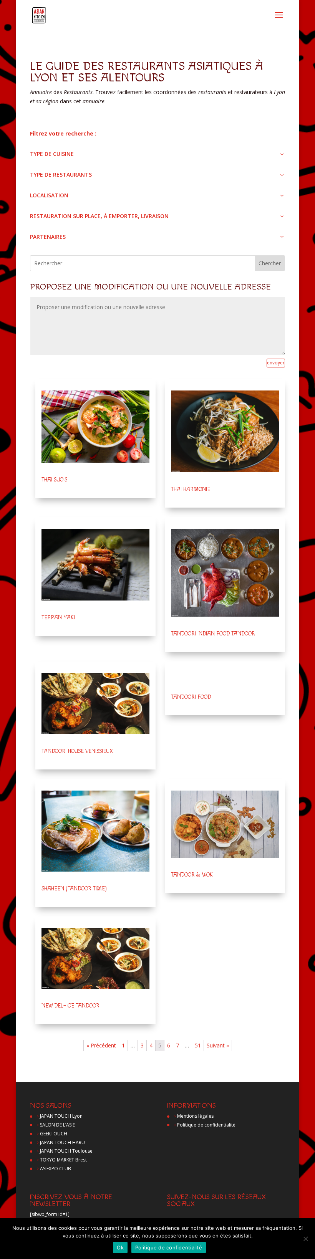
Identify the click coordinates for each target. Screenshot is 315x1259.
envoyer (276, 362)
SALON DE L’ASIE (57, 1125)
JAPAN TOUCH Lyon (61, 1116)
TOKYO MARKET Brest (63, 1159)
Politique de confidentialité (206, 1125)
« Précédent (101, 1045)
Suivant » (218, 1045)
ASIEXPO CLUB (55, 1168)
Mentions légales (195, 1116)
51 (198, 1045)
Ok (120, 1247)
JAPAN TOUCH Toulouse (66, 1151)
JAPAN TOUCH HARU (62, 1142)
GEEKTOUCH (53, 1133)
